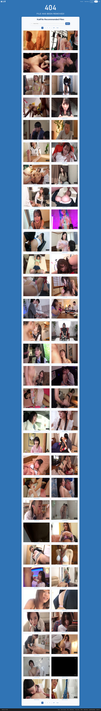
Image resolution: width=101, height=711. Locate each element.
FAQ (68, 709)
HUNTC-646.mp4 (37, 118)
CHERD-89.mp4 (64, 252)
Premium (81, 1)
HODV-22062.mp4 (37, 207)
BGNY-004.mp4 (36, 364)
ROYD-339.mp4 (36, 498)
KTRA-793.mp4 (36, 274)
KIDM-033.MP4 (64, 565)
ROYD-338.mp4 (36, 543)
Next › (58, 27)
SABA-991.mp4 (64, 118)
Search (67, 23)
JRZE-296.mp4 (64, 341)
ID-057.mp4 (37, 73)
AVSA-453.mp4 (64, 543)
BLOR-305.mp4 (64, 185)
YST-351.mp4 (64, 297)
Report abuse (86, 709)
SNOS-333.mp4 (36, 699)
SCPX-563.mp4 (64, 498)
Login (92, 1)
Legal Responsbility (92, 709)
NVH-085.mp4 (64, 587)
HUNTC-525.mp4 (37, 185)
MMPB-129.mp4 (64, 677)
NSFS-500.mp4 (36, 140)
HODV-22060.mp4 (37, 51)
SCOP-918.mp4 (64, 386)
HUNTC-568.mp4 (65, 364)
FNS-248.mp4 (36, 95)
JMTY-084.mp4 (36, 587)
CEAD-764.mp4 (64, 453)
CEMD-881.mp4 (36, 431)
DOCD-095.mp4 (64, 274)
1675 (54, 27)
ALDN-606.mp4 (64, 140)
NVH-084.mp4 (36, 520)
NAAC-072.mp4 (64, 431)
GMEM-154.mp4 (65, 73)
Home (59, 709)
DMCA (82, 709)
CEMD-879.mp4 (64, 319)
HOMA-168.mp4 (36, 632)
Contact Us (98, 709)
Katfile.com (3, 709)
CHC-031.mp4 (36, 677)
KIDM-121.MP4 (36, 610)
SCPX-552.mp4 (64, 95)
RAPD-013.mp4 (36, 297)
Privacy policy (77, 709)
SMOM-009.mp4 (36, 565)
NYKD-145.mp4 (36, 453)
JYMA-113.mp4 (64, 207)
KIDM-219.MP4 (64, 610)
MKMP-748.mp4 (64, 51)
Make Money (87, 1)
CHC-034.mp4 (64, 520)
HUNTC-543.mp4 (65, 632)
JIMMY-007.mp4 (36, 319)
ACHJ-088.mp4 (36, 386)
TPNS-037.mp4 (36, 252)
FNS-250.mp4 (36, 341)
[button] (99, 1)
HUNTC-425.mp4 (65, 699)
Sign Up (96, 1)
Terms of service (63, 709)
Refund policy (72, 709)
